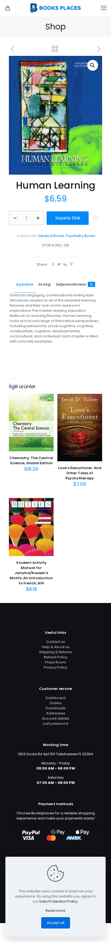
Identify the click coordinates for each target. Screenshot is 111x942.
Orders (55, 703)
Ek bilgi (45, 284)
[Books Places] (55, 8)
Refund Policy (55, 657)
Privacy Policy (55, 667)
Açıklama (24, 284)
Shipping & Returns (55, 652)
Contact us (55, 641)
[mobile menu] (103, 8)
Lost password (55, 723)
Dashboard (55, 697)
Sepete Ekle (67, 218)
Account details (55, 718)
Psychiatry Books (80, 235)
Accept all (55, 922)
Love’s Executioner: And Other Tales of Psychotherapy (79, 473)
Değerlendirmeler (74, 284)
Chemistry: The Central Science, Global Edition (31, 460)
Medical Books (51, 235)
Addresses (55, 713)
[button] (92, 65)
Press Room (55, 662)
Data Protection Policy (58, 901)
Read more (55, 910)
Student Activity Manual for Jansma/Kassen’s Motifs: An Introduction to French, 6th (31, 573)
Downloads (55, 708)
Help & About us (56, 646)
